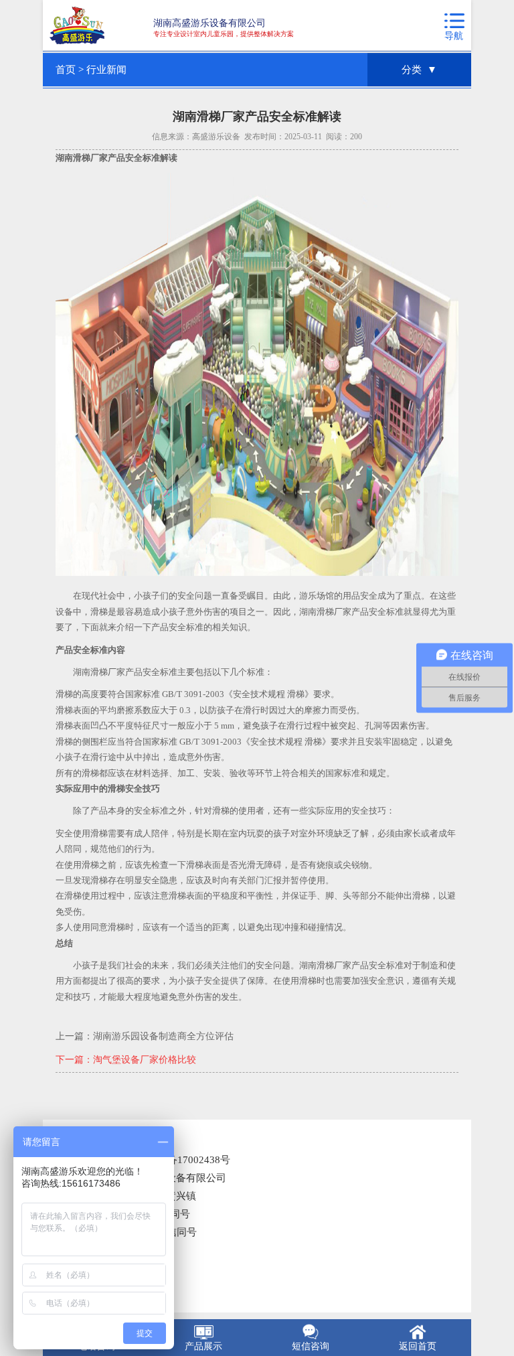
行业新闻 (106, 69)
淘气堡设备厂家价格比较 (144, 1060)
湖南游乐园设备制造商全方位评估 (163, 1036)
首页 (66, 69)
